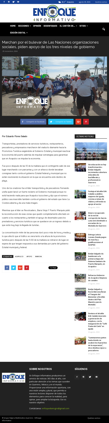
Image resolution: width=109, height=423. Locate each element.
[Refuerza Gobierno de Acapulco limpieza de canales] (80, 278)
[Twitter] (13, 2)
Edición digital (18, 32)
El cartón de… (67, 25)
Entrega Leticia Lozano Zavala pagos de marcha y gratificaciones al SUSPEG (97, 240)
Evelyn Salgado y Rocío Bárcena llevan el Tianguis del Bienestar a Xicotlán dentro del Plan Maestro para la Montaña (97, 297)
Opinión (37, 25)
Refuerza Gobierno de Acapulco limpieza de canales (97, 278)
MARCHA (38, 256)
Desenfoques (50, 25)
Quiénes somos (101, 2)
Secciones (23, 25)
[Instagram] (9, 2)
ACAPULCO (19, 256)
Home (13, 25)
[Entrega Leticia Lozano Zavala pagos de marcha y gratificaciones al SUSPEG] (80, 237)
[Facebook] (4, 2)
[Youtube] (18, 2)
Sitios (82, 25)
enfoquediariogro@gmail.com (55, 408)
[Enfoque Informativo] (54, 13)
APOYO (29, 256)
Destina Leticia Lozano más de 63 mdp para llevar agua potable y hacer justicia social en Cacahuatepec (90, 153)
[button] (103, 29)
